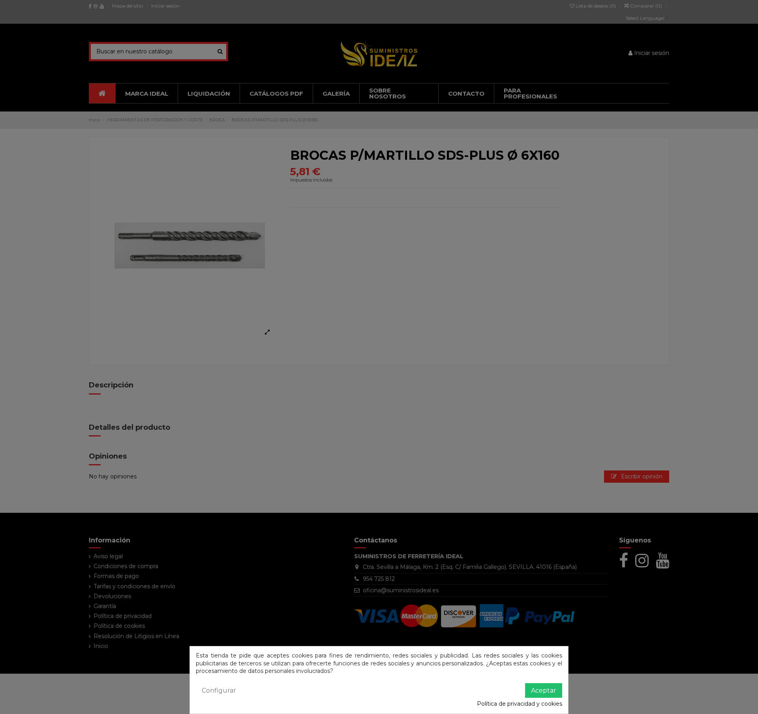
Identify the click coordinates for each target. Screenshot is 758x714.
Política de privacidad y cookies (519, 703)
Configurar (219, 690)
